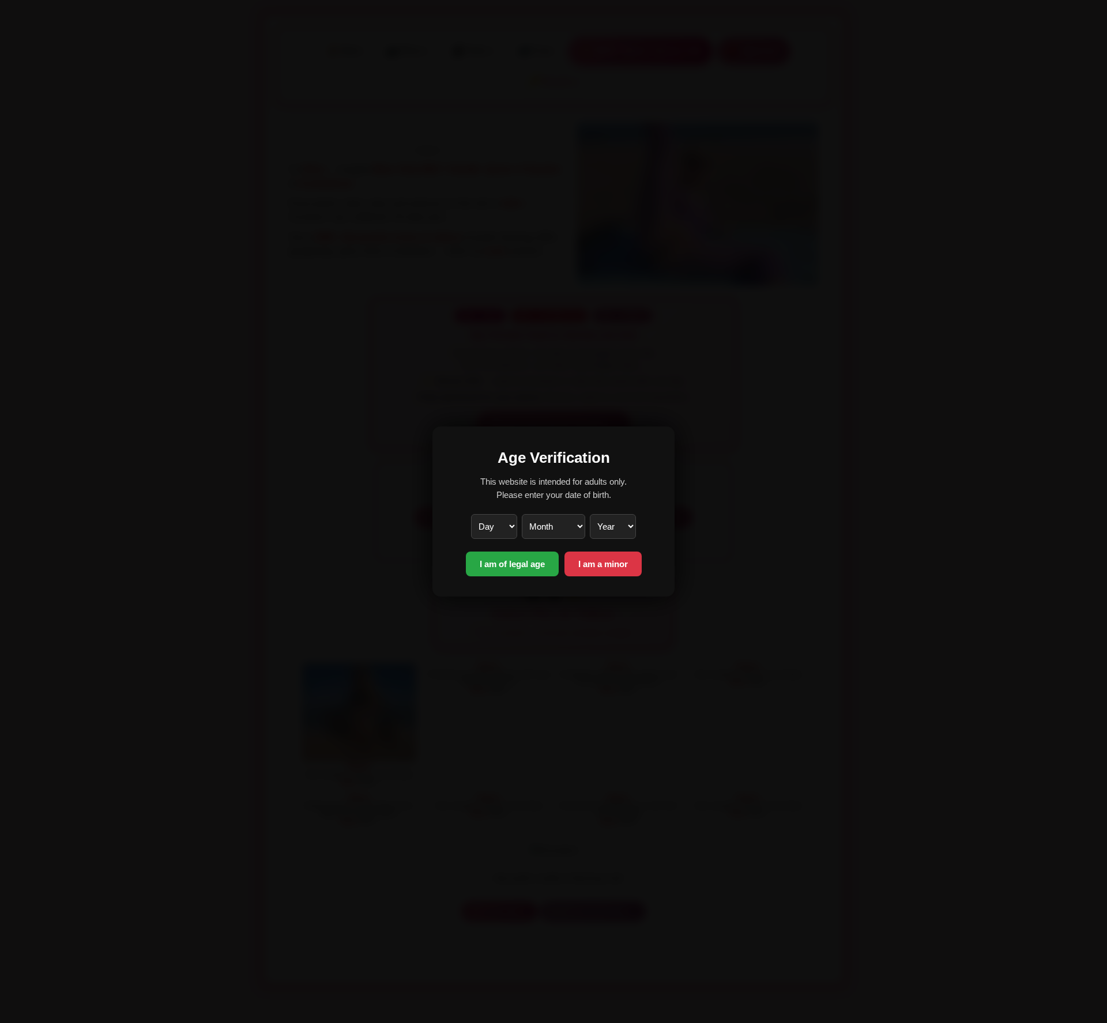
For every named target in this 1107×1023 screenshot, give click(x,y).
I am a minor (603, 564)
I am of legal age (512, 564)
